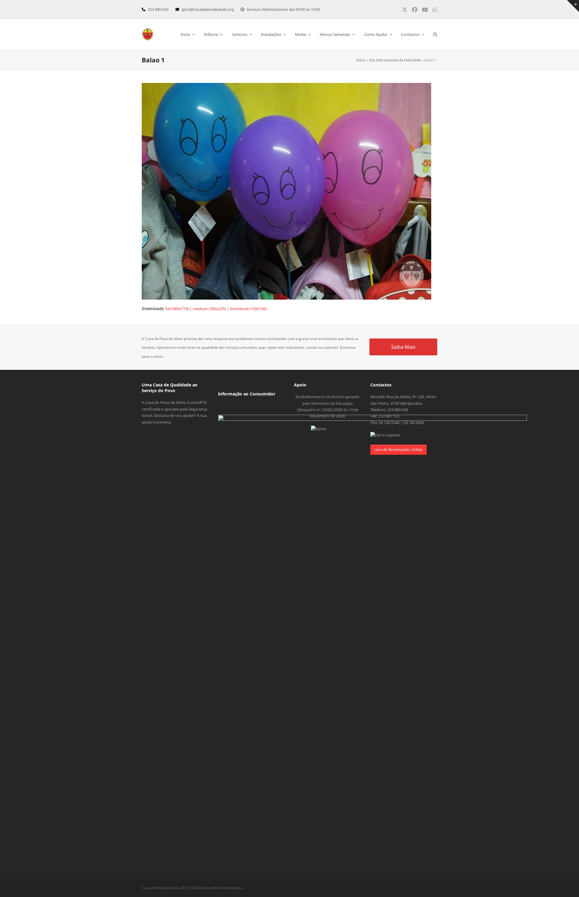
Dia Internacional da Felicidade (395, 60)
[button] (435, 34)
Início (360, 60)
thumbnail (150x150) (248, 308)
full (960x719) (177, 308)
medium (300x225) (209, 308)
